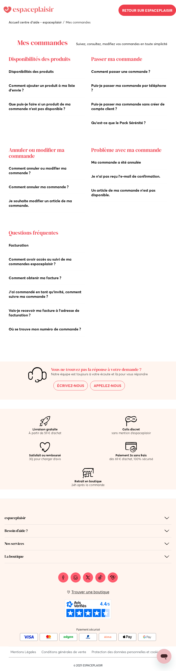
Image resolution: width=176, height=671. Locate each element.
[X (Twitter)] (88, 577)
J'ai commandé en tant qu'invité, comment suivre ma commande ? (45, 294)
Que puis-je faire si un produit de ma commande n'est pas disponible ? (40, 106)
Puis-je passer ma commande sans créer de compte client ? (128, 106)
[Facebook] (63, 577)
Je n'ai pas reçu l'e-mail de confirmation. (125, 176)
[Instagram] (76, 577)
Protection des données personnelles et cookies (126, 652)
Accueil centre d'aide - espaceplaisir (35, 22)
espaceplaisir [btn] (15, 517)
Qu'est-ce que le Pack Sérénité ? (118, 122)
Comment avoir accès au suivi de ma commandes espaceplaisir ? (40, 261)
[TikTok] (100, 577)
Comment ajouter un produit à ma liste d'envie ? (42, 87)
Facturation (18, 245)
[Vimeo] (113, 577)
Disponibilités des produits (31, 71)
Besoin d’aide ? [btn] (16, 530)
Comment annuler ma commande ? (39, 187)
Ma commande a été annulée (116, 162)
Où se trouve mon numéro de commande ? (45, 329)
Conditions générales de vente (63, 652)
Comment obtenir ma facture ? (35, 278)
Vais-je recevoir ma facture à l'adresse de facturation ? (44, 312)
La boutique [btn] (14, 556)
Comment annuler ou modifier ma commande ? (37, 170)
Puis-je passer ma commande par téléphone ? (128, 87)
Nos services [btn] (14, 543)
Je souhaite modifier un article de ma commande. (40, 203)
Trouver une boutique (90, 592)
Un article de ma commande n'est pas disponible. (123, 192)
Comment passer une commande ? (120, 71)
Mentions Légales (23, 652)
